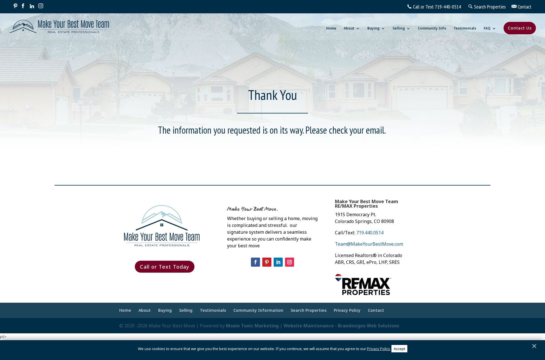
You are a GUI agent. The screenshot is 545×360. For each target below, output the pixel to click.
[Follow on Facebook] (255, 262)
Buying (373, 28)
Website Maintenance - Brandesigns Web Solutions (341, 326)
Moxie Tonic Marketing (252, 326)
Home (331, 28)
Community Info (432, 28)
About (349, 28)
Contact (376, 310)
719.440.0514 (369, 233)
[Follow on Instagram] (289, 262)
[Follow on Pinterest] (266, 262)
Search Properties (308, 310)
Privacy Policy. (379, 348)
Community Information (258, 310)
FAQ (487, 28)
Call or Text (423, 6)
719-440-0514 (448, 6)
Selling (399, 28)
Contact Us (520, 28)
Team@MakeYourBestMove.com (369, 244)
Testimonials (465, 28)
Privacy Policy (347, 310)
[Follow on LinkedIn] (278, 262)
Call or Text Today (164, 266)
